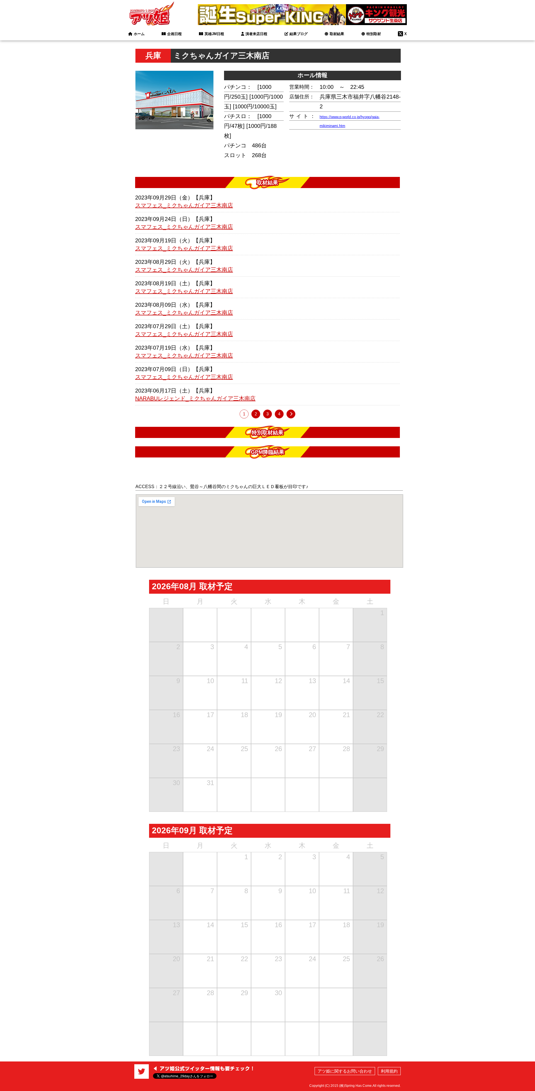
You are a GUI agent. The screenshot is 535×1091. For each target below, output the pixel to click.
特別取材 (373, 34)
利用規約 (389, 1071)
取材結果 (337, 34)
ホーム (139, 34)
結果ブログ (299, 34)
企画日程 (174, 34)
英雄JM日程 (214, 34)
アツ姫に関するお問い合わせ (345, 1071)
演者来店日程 (256, 34)
